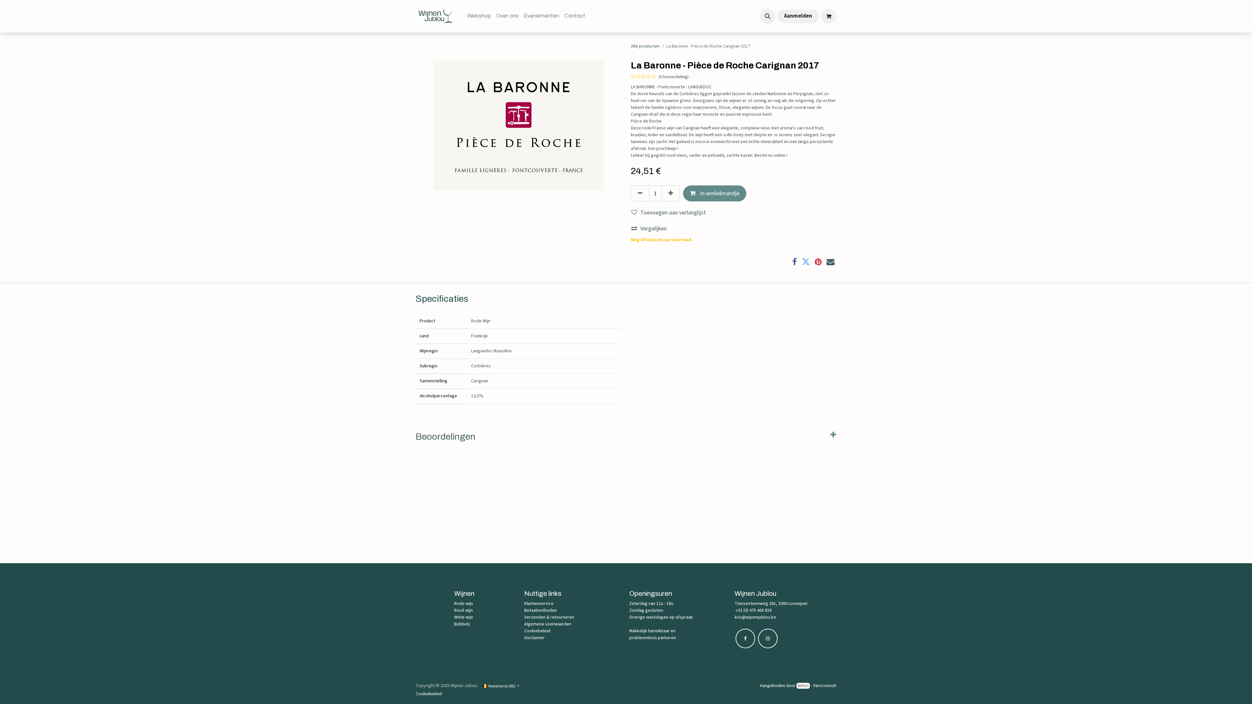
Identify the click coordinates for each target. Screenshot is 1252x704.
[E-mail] (831, 262)
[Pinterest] (818, 262)
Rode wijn (463, 603)
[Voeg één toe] (671, 193)
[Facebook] (794, 262)
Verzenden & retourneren (549, 617)
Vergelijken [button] (653, 229)
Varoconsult (824, 685)
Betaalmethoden (540, 610)
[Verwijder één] (640, 193)
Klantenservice (539, 603)
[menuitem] (479, 16)
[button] (767, 16)
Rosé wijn (463, 610)
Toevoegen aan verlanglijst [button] (673, 213)
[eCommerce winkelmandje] (828, 16)
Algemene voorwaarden (547, 624)
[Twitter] (806, 262)
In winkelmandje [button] (719, 193)
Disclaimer (534, 638)
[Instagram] (768, 638)
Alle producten (645, 46)
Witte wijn (463, 617)
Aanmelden (798, 16)
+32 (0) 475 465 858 (753, 610)
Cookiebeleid (537, 631)
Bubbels (462, 624)
